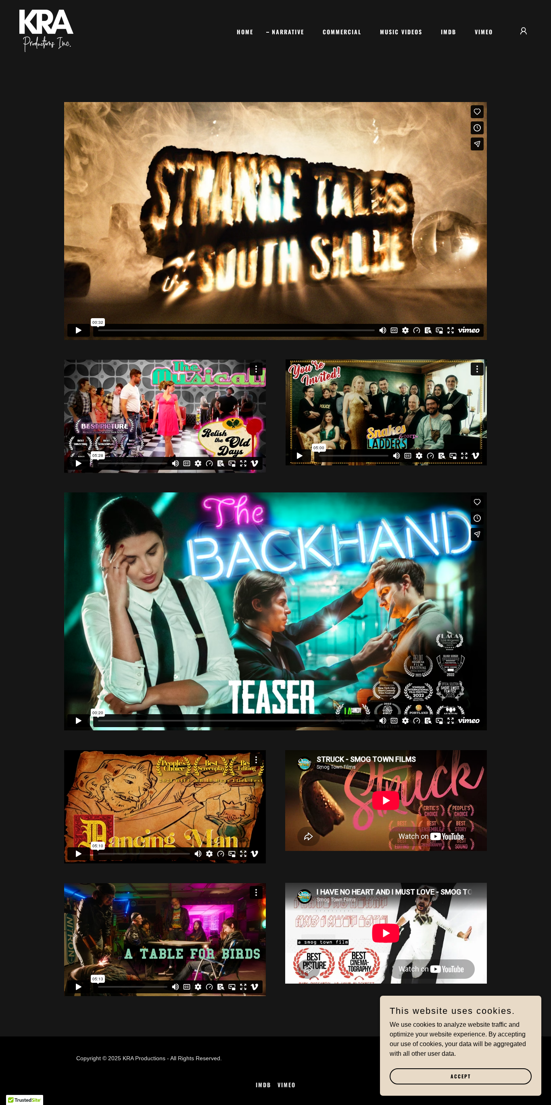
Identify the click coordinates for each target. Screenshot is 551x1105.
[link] (46, 30)
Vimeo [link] (484, 31)
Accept (461, 1076)
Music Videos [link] (401, 31)
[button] (524, 31)
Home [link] (245, 31)
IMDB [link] (448, 31)
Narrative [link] (288, 31)
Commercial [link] (342, 31)
